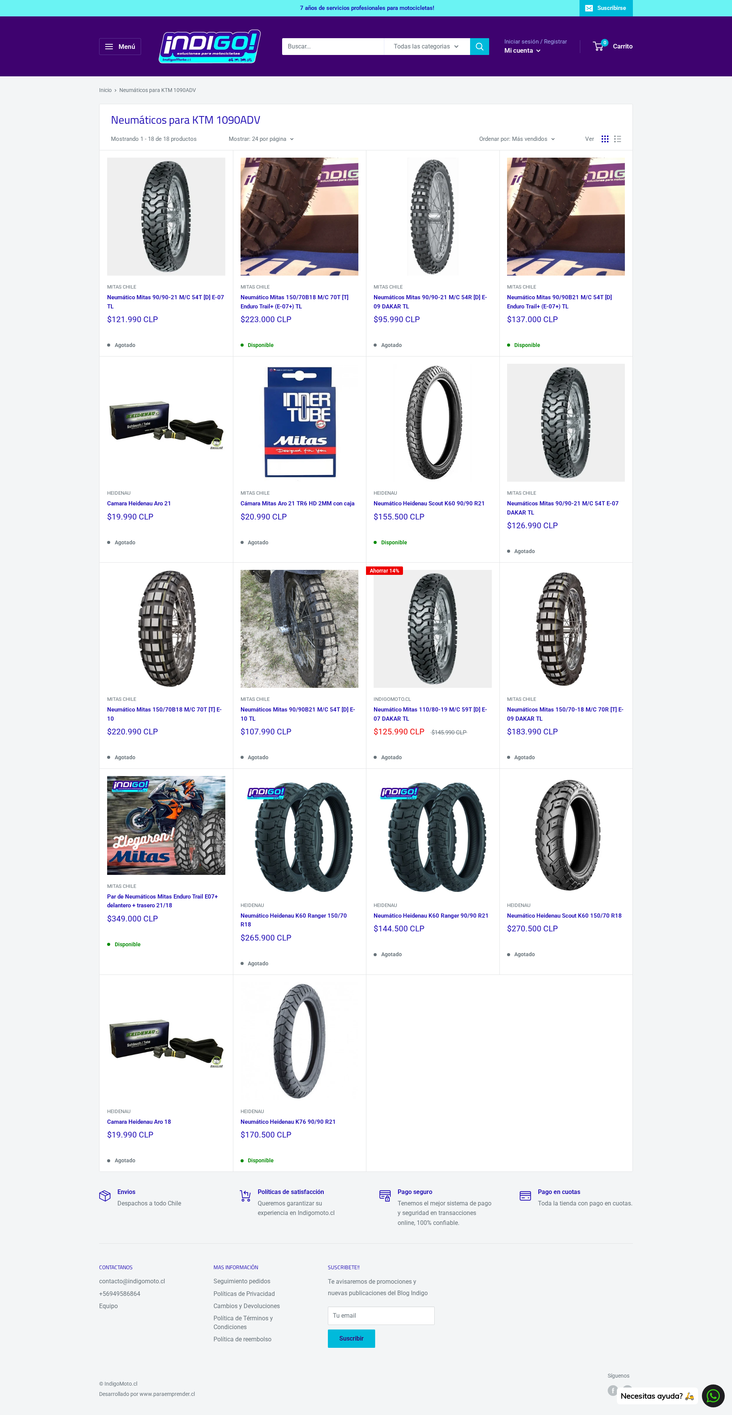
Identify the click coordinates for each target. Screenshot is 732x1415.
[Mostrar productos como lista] (617, 139)
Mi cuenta (519, 50)
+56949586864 (119, 1293)
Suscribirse (611, 8)
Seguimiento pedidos (242, 1281)
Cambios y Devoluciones (247, 1306)
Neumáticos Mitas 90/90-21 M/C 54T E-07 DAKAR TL (563, 508)
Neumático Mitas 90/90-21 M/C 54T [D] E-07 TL (165, 302)
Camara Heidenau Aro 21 (139, 503)
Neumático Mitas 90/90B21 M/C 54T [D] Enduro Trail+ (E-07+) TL (559, 302)
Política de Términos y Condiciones (243, 1322)
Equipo (108, 1306)
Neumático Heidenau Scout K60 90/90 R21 (429, 503)
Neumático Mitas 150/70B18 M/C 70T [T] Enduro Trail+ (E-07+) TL (294, 302)
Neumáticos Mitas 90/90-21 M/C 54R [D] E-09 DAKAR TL (430, 302)
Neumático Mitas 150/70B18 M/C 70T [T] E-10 (164, 714)
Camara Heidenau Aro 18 (139, 1121)
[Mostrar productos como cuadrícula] (605, 139)
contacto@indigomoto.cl (132, 1281)
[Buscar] (479, 46)
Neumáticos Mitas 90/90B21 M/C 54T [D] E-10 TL (298, 714)
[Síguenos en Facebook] (613, 1390)
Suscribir (351, 1338)
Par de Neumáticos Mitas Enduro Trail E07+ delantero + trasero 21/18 (162, 901)
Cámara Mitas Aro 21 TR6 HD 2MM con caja (298, 503)
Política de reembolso (242, 1339)
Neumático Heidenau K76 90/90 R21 (288, 1121)
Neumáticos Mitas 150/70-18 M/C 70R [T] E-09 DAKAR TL (565, 714)
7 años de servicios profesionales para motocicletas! (367, 8)
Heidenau (118, 493)
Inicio (105, 90)
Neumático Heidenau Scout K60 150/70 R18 (564, 915)
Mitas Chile (121, 287)
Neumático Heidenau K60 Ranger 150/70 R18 (294, 920)
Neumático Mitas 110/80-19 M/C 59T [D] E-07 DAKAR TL (430, 714)
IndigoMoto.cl (392, 699)
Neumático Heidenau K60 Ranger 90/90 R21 (431, 915)
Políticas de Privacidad (244, 1293)
